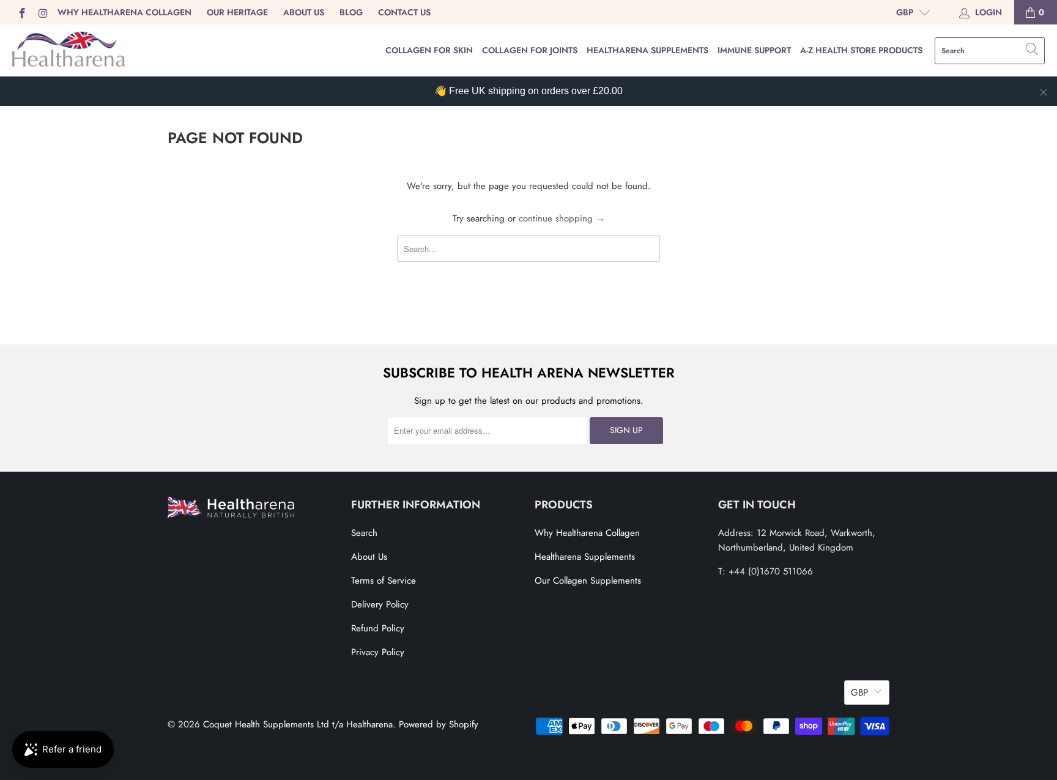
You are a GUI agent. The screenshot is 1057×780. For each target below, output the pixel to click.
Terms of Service (383, 580)
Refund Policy (377, 628)
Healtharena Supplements (647, 50)
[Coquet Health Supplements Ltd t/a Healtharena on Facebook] (21, 12)
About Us (303, 12)
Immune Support (754, 50)
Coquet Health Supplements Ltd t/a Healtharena (298, 724)
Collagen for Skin (429, 50)
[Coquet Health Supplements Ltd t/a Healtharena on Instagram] (43, 12)
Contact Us (404, 12)
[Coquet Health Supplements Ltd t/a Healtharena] (68, 50)
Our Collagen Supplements (588, 580)
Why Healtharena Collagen (124, 12)
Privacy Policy (377, 652)
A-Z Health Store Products (861, 50)
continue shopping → (562, 218)
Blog (351, 12)
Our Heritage (237, 12)
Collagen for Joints (529, 50)
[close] (1044, 92)
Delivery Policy (380, 604)
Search (364, 533)
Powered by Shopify (438, 724)
